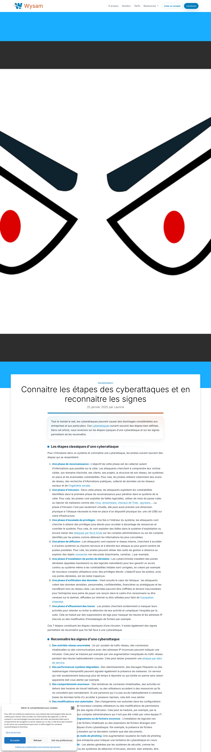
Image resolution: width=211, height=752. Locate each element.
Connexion (191, 6)
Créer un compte (172, 6)
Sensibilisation (105, 382)
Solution (126, 5)
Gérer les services (13, 732)
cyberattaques (101, 425)
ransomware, (109, 502)
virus (98, 502)
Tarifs (137, 5)
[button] (72, 708)
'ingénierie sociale (79, 485)
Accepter (15, 740)
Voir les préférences (61, 740)
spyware (144, 502)
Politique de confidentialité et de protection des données (37, 747)
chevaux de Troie (128, 502)
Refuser (38, 740)
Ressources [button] (150, 5)
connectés (81, 554)
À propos (113, 5)
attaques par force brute (88, 532)
